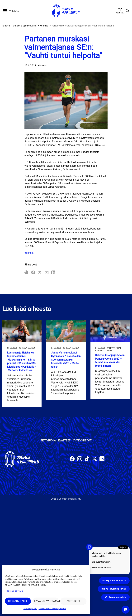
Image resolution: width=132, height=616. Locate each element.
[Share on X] (40, 273)
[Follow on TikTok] (87, 459)
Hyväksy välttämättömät (46, 601)
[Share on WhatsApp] (26, 273)
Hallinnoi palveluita (14, 591)
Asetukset (73, 601)
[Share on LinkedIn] (53, 273)
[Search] (128, 10)
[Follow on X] (94, 459)
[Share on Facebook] (33, 273)
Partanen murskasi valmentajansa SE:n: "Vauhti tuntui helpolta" (83, 25)
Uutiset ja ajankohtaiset (25, 25)
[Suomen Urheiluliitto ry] (66, 11)
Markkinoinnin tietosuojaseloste (52, 609)
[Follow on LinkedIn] (101, 459)
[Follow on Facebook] (72, 459)
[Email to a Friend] (46, 273)
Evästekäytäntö (30, 609)
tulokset (28, 252)
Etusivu (6, 25)
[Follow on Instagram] (79, 459)
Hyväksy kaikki (18, 601)
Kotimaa (44, 25)
